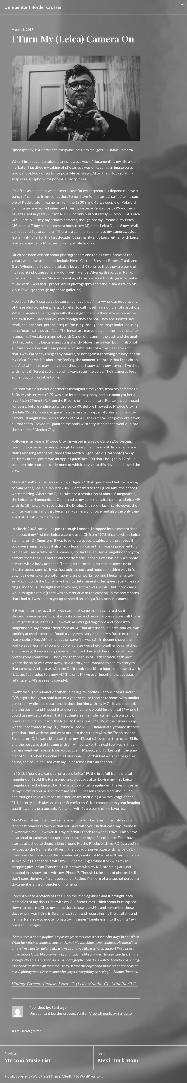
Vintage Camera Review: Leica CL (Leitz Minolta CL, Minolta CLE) (75, 983)
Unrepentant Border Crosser (33, 7)
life (17, 1031)
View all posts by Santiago (110, 1013)
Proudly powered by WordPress (26, 1076)
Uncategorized (31, 1031)
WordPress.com (91, 1076)
